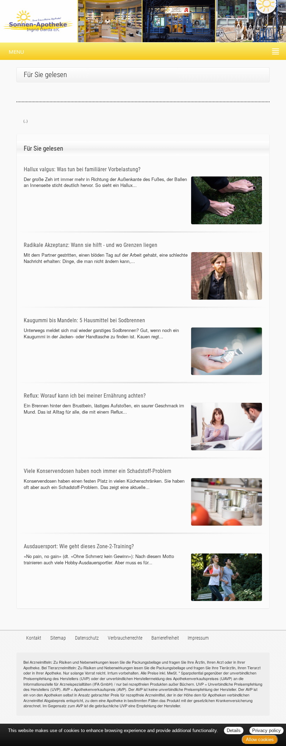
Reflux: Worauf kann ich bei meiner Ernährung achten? (85, 395)
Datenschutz (87, 638)
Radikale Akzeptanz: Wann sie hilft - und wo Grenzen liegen (90, 245)
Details (234, 730)
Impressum (198, 638)
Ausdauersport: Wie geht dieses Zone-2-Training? (79, 546)
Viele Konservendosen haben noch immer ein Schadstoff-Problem (97, 471)
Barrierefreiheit (165, 638)
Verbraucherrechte (125, 638)
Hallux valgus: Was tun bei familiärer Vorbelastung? (82, 169)
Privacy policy (266, 730)
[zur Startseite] (143, 20)
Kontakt (33, 638)
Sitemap (58, 638)
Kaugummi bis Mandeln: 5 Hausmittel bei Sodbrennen (84, 320)
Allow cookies (260, 739)
